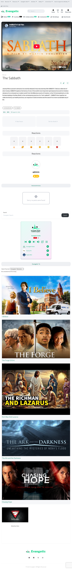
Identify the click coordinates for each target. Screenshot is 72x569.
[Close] (67, 265)
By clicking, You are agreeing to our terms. (53, 292)
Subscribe (62, 287)
